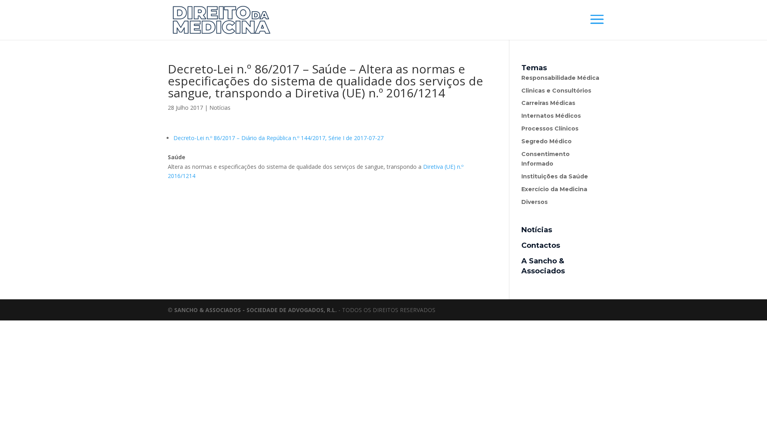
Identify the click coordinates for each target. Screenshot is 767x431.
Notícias (219, 107)
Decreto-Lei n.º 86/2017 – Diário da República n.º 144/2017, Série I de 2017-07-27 (278, 138)
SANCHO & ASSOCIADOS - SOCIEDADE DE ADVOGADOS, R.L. (255, 310)
